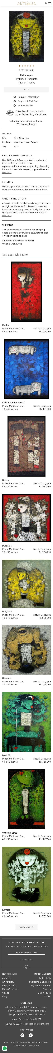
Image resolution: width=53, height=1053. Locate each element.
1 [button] (19, 66)
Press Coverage (10, 989)
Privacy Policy (20, 1045)
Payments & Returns (40, 985)
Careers (47, 989)
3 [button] (25, 66)
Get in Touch (44, 993)
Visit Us (47, 996)
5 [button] (30, 66)
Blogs (5, 996)
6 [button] (33, 66)
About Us (6, 978)
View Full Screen (27, 70)
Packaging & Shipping (40, 982)
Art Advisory (8, 982)
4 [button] (28, 66)
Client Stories (9, 985)
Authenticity (45, 978)
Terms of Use (33, 1045)
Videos (5, 993)
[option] (26, 36)
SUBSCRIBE (26, 960)
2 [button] (22, 66)
